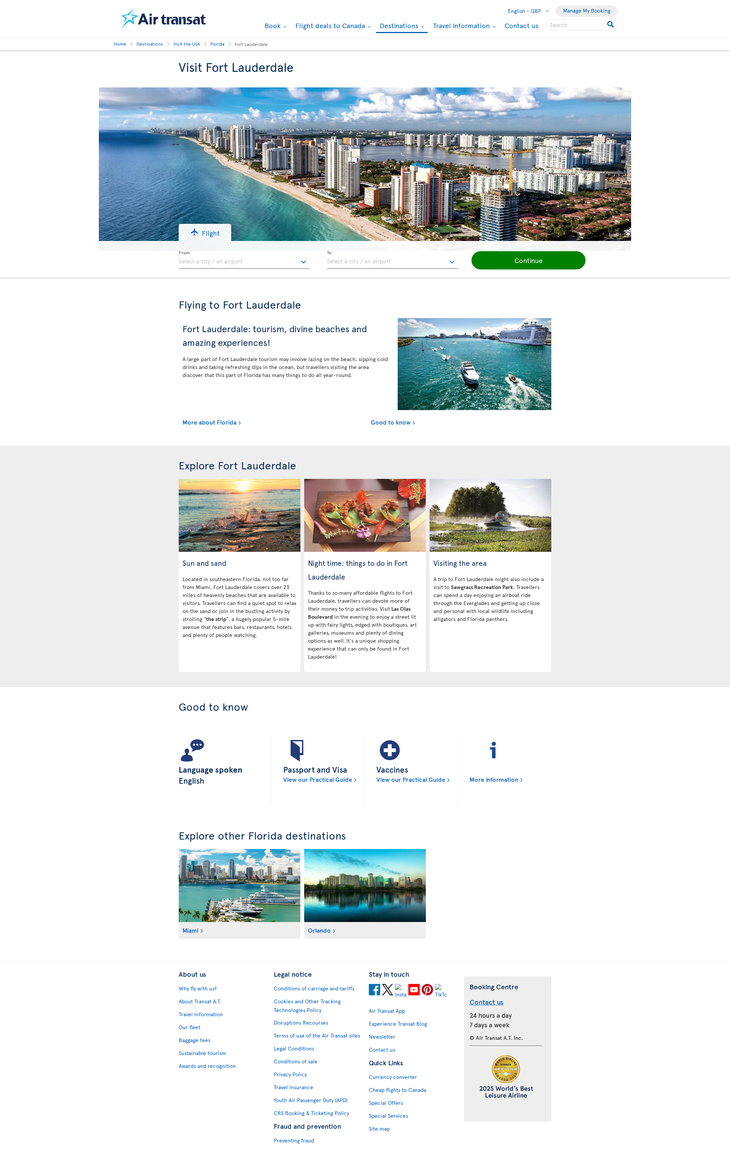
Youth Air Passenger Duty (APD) (311, 1100)
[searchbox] (582, 24)
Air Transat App (387, 1010)
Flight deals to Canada (329, 25)
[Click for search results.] (611, 24)
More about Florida (209, 422)
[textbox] (244, 260)
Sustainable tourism (202, 1053)
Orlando (319, 930)
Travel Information (460, 25)
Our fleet (189, 1027)
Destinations (398, 26)
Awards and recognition (207, 1065)
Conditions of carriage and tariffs (314, 988)
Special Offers (386, 1102)
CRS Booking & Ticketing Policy (311, 1113)
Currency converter (393, 1076)
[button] (205, 232)
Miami (190, 930)
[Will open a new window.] (374, 991)
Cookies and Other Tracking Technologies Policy (307, 1006)
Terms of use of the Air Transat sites (317, 1035)
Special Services (388, 1115)
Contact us (521, 25)
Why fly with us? (198, 988)
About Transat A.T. (200, 1001)
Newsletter (382, 1036)
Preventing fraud (294, 1140)
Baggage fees (194, 1040)
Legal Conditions (294, 1048)
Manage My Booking (586, 10)
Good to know (391, 422)
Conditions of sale (295, 1061)
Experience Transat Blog (398, 1023)
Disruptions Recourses (301, 1022)
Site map (379, 1128)
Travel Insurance (293, 1087)
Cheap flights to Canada (397, 1089)
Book (271, 25)
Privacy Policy (290, 1074)
